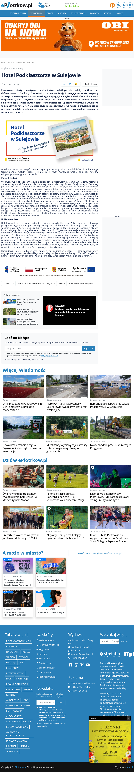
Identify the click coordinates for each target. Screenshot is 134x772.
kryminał (11, 746)
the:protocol (45, 672)
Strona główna (17, 13)
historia (24, 746)
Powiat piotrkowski (17, 684)
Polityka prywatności (49, 644)
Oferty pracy (45, 663)
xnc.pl (130, 767)
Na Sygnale (12, 651)
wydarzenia (12, 700)
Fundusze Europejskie (81, 283)
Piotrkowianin (14, 710)
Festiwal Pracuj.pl (47, 676)
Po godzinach (78, 13)
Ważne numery (46, 640)
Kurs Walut (44, 658)
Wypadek (23, 657)
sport (9, 678)
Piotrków (11, 646)
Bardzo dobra (72, 6)
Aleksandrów (13, 716)
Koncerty (8, 592)
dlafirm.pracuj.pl (47, 667)
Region (107, 13)
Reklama (43, 654)
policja (26, 651)
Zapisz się (88, 348)
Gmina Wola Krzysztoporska (15, 734)
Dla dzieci (41, 559)
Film (39, 592)
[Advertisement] (118, 259)
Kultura (62, 13)
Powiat (93, 13)
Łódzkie (27, 721)
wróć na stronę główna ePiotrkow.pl (100, 553)
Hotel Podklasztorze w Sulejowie (36, 283)
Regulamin (44, 649)
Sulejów (10, 657)
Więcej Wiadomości (25, 370)
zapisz (60, 702)
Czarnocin (12, 705)
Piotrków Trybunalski (18, 641)
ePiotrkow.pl (6, 62)
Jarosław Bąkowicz (16, 740)
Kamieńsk (11, 694)
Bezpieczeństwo (15, 673)
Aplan (62, 283)
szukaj (124, 641)
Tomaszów (12, 751)
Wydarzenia (36, 13)
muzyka (27, 689)
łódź (25, 700)
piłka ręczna (13, 689)
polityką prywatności (49, 356)
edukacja (11, 662)
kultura (25, 705)
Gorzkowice (13, 721)
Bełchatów (12, 668)
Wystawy (8, 559)
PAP (22, 662)
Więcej (120, 13)
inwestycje (22, 678)
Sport (50, 13)
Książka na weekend (17, 726)
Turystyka (8, 283)
